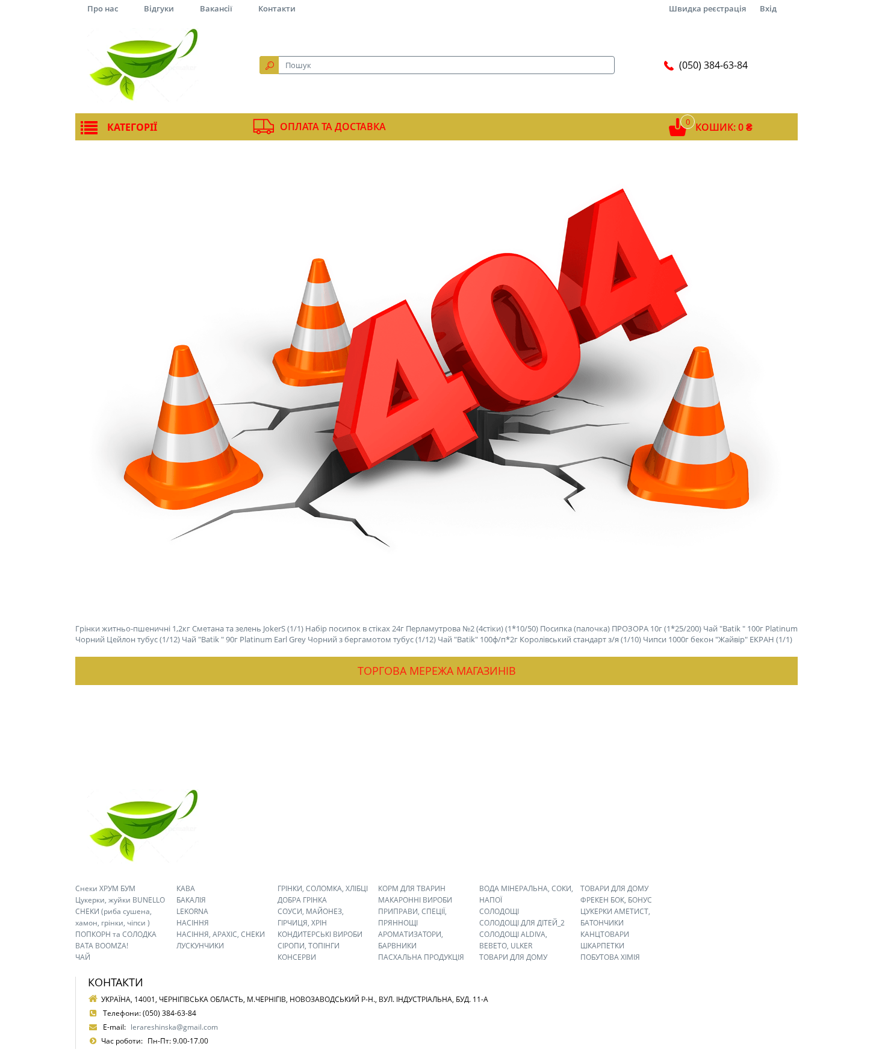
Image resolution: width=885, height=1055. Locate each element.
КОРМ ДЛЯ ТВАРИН (412, 888)
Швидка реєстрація (707, 8)
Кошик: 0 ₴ (724, 127)
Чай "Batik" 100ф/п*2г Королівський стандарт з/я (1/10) (539, 639)
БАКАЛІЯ (191, 900)
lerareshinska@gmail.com (174, 1027)
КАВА (185, 888)
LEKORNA (192, 911)
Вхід (768, 8)
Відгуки (159, 8)
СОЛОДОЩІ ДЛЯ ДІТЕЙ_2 (522, 923)
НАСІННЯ (192, 923)
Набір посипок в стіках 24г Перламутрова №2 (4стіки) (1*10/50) (421, 628)
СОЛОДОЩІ (499, 911)
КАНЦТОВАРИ (604, 934)
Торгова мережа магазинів (437, 670)
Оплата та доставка (333, 126)
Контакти (277, 8)
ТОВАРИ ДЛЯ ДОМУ (513, 957)
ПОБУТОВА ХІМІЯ (610, 957)
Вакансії (216, 8)
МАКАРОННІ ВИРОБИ (415, 900)
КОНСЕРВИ (297, 957)
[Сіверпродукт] (142, 65)
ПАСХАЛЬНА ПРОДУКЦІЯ (421, 957)
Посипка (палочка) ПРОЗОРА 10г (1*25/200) (620, 628)
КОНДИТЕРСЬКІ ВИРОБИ (320, 934)
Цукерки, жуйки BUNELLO (120, 900)
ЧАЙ (82, 957)
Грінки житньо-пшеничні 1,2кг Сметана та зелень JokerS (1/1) (189, 628)
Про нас (102, 8)
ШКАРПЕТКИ (602, 946)
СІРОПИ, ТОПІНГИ (309, 946)
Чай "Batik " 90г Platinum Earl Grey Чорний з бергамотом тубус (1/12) (309, 639)
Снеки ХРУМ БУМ (105, 888)
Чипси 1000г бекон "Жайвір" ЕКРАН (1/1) (717, 639)
